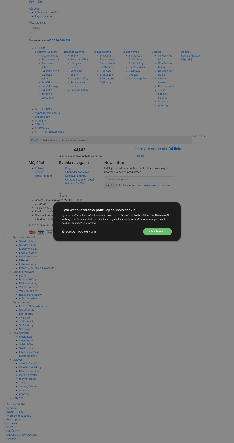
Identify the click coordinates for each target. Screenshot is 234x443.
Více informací (88, 223)
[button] (79, 232)
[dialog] (117, 221)
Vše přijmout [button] (157, 231)
